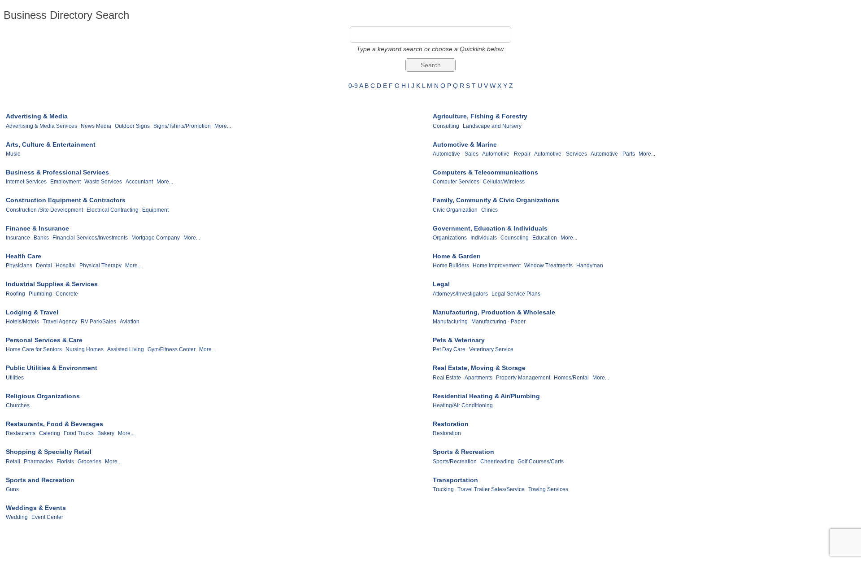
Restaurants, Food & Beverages (54, 423)
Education (544, 238)
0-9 (353, 85)
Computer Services (456, 182)
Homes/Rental (571, 378)
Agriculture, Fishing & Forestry (480, 116)
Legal (441, 284)
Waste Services (103, 182)
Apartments (478, 378)
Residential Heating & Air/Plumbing (486, 396)
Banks (41, 238)
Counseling (514, 238)
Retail (13, 461)
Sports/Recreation (455, 461)
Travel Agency (60, 321)
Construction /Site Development (44, 210)
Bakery (105, 433)
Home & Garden (457, 256)
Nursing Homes (84, 349)
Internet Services (26, 182)
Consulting (446, 126)
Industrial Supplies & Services (52, 284)
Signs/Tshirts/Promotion (182, 126)
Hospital (66, 265)
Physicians (19, 265)
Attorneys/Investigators (460, 294)
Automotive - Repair (506, 154)
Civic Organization (455, 210)
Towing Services (548, 489)
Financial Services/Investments (90, 238)
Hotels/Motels (22, 321)
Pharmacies (38, 461)
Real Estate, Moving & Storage (479, 367)
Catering (49, 433)
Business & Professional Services (57, 172)
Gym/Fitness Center (172, 349)
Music (13, 154)
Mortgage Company (155, 238)
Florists (65, 461)
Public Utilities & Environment (51, 367)
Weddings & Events (36, 507)
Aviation (129, 321)
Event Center (47, 517)
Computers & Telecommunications (485, 172)
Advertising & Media (37, 116)
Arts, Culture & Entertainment (51, 144)
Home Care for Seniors (34, 349)
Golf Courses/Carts (540, 461)
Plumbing (40, 294)
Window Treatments (548, 265)
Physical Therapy (100, 265)
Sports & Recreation (463, 451)
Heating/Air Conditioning (463, 405)
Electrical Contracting (113, 210)
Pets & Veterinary (459, 340)
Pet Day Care (449, 349)
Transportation (455, 480)
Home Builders (451, 265)
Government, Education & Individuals (490, 228)
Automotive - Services (560, 154)
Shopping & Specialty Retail (48, 451)
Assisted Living (125, 349)
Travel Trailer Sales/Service (491, 489)
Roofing (15, 294)
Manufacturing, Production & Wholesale (494, 312)
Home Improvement (497, 265)
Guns (12, 489)
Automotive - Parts (613, 154)
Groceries (89, 461)
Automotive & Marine (465, 144)
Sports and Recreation (40, 480)
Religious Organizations (43, 396)
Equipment (155, 210)
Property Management (523, 378)
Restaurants (20, 433)
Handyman (589, 265)
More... (222, 126)
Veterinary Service (491, 349)
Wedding (17, 517)
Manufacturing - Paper (498, 321)
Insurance (18, 238)
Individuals (483, 238)
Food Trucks (79, 433)
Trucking (443, 489)
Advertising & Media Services (41, 126)
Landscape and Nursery (492, 126)
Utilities (15, 378)
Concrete (67, 294)
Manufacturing (450, 321)
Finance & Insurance (37, 228)
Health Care (23, 256)
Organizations (450, 238)
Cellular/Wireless (504, 182)
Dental (44, 265)
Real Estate (447, 378)
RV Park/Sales (98, 321)
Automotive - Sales (455, 154)
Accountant (139, 182)
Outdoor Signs (132, 126)
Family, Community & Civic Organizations (496, 200)
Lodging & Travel (32, 312)
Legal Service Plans (515, 294)
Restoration (451, 423)
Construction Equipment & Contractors (66, 200)
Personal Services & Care (44, 340)
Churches (18, 405)
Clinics (489, 210)
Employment (65, 182)
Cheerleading (497, 461)
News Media (96, 126)
